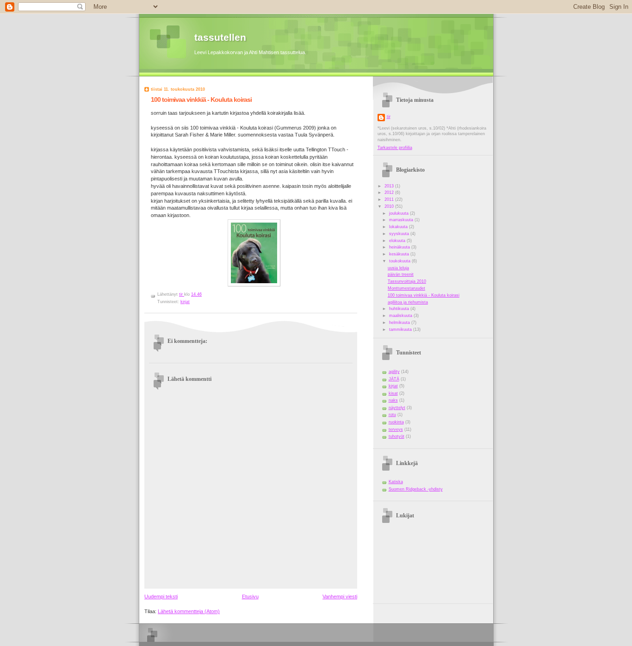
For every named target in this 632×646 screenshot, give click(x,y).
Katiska (396, 481)
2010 (389, 206)
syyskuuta (399, 233)
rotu (392, 414)
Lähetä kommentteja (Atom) (189, 611)
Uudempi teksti (161, 596)
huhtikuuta (399, 308)
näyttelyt (397, 407)
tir (388, 116)
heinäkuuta (400, 247)
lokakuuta (399, 226)
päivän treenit (401, 274)
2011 (389, 199)
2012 (389, 192)
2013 (389, 186)
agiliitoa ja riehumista (408, 302)
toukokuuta (400, 261)
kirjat (185, 301)
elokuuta (398, 240)
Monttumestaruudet (406, 288)
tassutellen (220, 37)
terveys (396, 429)
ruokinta (396, 422)
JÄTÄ (394, 379)
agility (394, 371)
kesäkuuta (399, 254)
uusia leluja (398, 268)
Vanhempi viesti (339, 596)
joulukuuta (399, 213)
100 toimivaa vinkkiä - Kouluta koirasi (423, 295)
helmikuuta (400, 322)
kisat (393, 393)
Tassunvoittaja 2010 (407, 281)
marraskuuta (402, 219)
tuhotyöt (396, 436)
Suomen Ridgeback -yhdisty (416, 489)
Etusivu (250, 596)
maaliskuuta (401, 315)
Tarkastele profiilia (395, 147)
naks (393, 400)
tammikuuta (401, 329)
